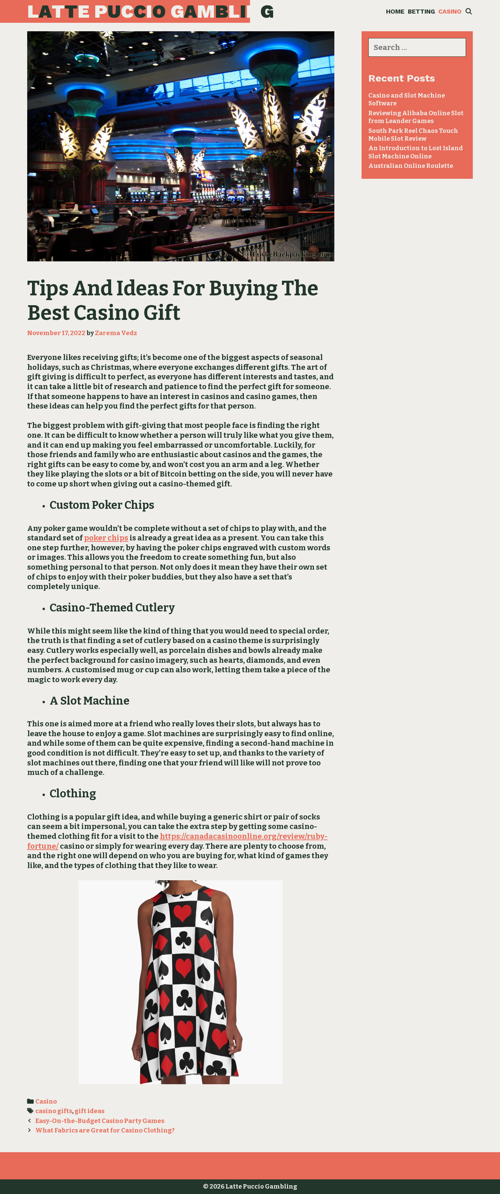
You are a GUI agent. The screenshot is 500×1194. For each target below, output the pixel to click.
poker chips (106, 537)
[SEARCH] (468, 11)
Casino (450, 11)
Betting (421, 11)
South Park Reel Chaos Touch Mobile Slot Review (413, 134)
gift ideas (89, 1111)
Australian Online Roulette (410, 166)
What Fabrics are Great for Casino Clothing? (104, 1130)
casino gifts (53, 1111)
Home (395, 11)
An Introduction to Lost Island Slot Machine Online (415, 152)
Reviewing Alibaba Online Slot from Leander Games (416, 117)
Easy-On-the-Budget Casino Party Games (99, 1121)
